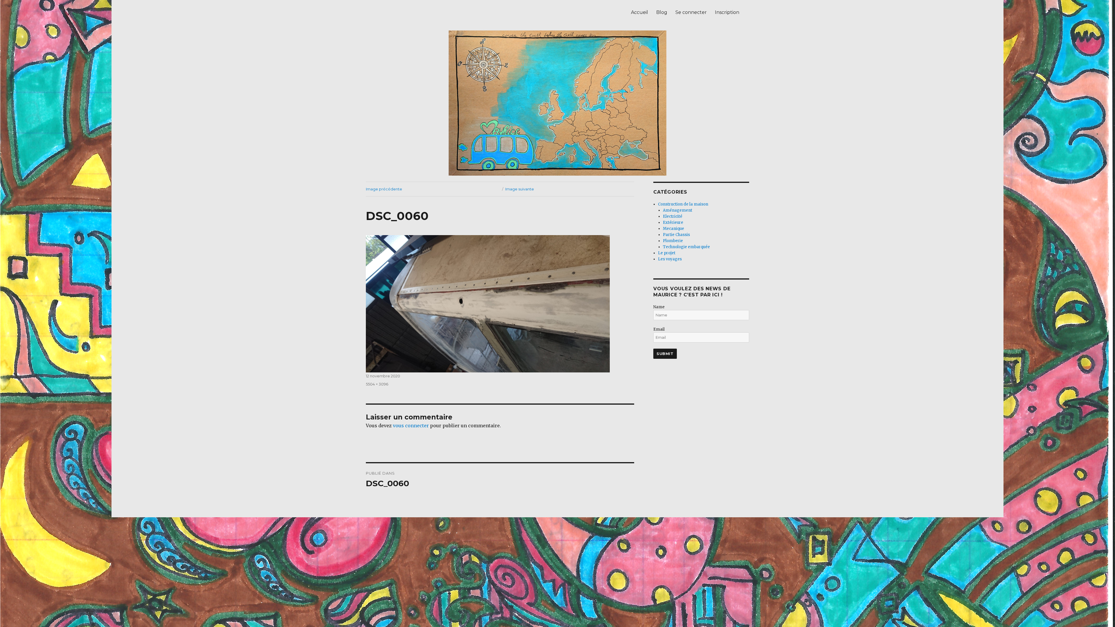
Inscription (727, 12)
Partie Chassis (676, 234)
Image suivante (519, 189)
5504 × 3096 (377, 384)
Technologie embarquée (686, 246)
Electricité (672, 216)
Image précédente (384, 189)
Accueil (639, 12)
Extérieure (673, 222)
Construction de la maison (683, 204)
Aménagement (677, 210)
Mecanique (673, 228)
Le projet (666, 253)
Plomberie (673, 240)
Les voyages (670, 259)
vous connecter (411, 425)
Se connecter (691, 12)
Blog (661, 12)
